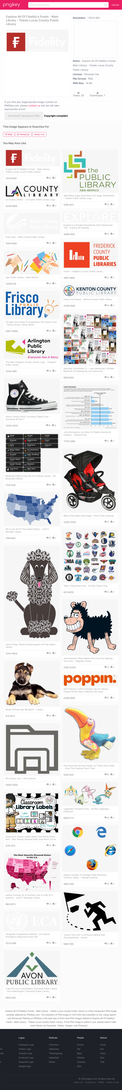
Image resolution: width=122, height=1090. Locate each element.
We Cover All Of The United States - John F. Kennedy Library (27, 530)
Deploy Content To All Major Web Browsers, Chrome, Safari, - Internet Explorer (85, 876)
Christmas (54, 1044)
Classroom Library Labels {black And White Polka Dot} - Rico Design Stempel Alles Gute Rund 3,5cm (31, 838)
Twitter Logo (25, 1049)
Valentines (54, 1057)
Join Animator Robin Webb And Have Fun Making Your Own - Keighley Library (88, 659)
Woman (80, 1057)
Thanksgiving (55, 1053)
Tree (102, 1062)
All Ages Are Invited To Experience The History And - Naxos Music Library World (31, 323)
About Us (78, 1082)
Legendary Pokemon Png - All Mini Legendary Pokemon (86, 810)
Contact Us (90, 1082)
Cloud (103, 1044)
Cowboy (81, 1062)
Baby (79, 1053)
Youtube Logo (25, 1053)
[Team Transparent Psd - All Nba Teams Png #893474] (90, 556)
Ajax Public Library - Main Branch (22, 277)
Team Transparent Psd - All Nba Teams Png (85, 585)
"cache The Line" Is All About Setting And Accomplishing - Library (84, 936)
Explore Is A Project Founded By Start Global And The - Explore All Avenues (88, 226)
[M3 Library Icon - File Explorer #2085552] (32, 749)
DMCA (101, 1082)
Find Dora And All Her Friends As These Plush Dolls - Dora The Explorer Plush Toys (89, 767)
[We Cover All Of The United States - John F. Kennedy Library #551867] (32, 509)
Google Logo (25, 1066)
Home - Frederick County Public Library (83, 271)
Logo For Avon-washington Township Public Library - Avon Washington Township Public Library (31, 989)
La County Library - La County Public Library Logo (30, 199)
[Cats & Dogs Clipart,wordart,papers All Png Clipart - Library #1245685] (32, 593)
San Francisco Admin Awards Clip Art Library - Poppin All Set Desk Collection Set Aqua (87, 690)
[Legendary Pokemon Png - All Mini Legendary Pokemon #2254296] (90, 794)
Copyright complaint (56, 115)
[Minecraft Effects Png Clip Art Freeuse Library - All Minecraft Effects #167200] (32, 453)
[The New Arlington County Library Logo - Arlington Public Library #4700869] (32, 348)
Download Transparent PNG (24, 115)
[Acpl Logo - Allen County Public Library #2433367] (32, 223)
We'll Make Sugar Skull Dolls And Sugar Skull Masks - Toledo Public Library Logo (89, 196)
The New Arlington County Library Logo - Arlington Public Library (31, 363)
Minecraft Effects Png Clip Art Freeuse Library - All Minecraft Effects (30, 477)
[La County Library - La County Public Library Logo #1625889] (32, 191)
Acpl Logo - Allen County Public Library (25, 237)
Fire (102, 1049)
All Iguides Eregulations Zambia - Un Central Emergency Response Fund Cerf (27, 935)
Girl (78, 1049)
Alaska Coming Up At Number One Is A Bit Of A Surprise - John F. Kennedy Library (29, 896)
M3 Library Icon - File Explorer (21, 778)
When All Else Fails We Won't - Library (24, 709)
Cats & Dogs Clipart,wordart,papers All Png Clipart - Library (31, 645)
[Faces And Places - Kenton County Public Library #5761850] (90, 291)
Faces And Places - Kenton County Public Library (88, 299)
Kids (79, 1066)
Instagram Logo (26, 1044)
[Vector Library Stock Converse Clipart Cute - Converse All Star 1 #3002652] (32, 396)
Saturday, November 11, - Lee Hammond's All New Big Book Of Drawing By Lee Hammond (89, 369)
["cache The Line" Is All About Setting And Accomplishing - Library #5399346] (90, 911)
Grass (103, 1053)
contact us (34, 105)
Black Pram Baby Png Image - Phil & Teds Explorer (89, 515)
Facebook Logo (26, 1057)
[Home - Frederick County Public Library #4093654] (90, 255)
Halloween (54, 1049)
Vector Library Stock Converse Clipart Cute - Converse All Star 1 (28, 417)
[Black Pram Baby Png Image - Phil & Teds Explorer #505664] (90, 480)
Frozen (80, 1044)
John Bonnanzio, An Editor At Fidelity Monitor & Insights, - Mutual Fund (87, 433)
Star (102, 1057)
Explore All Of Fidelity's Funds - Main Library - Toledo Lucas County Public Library (28, 170)
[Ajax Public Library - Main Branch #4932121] (32, 263)
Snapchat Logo (26, 1062)
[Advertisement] (36, 74)
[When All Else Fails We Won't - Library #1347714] (32, 684)
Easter (52, 1062)
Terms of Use (113, 1082)
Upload (115, 4)
